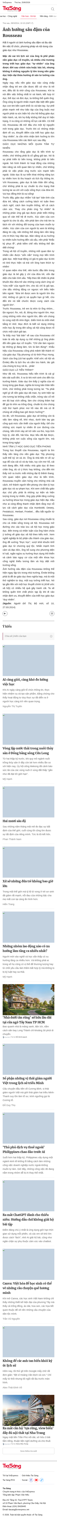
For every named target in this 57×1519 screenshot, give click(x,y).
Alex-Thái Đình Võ (12, 1387)
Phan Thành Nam (12, 839)
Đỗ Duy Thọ (9, 1105)
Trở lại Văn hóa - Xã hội (5, 613)
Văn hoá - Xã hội (28, 16)
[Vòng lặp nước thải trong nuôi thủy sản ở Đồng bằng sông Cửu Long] (28, 729)
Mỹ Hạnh (7, 779)
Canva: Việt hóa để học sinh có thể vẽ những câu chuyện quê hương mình (27, 1288)
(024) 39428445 (19, 1506)
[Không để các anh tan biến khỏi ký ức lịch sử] (28, 1341)
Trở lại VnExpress (10, 1475)
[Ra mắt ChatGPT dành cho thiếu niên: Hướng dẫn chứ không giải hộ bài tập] (28, 1195)
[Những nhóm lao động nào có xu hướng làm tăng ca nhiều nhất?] (28, 927)
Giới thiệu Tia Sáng (30, 1475)
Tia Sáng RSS (9, 1480)
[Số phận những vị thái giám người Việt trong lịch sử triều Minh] (28, 1059)
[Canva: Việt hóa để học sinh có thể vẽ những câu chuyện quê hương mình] (28, 1264)
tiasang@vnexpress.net (19, 1509)
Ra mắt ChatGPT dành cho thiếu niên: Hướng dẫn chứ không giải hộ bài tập (28, 1219)
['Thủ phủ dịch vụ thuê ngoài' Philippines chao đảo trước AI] (28, 1128)
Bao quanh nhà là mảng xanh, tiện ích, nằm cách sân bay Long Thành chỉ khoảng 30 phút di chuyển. (28, 1030)
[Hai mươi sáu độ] (28, 801)
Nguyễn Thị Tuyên (12, 706)
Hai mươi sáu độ (14, 821)
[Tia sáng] (12, 9)
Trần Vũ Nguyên (11, 1318)
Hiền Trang (8, 904)
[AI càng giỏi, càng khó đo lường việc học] (28, 660)
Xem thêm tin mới (28, 1451)
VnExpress (7, 2)
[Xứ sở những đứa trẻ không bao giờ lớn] (28, 862)
